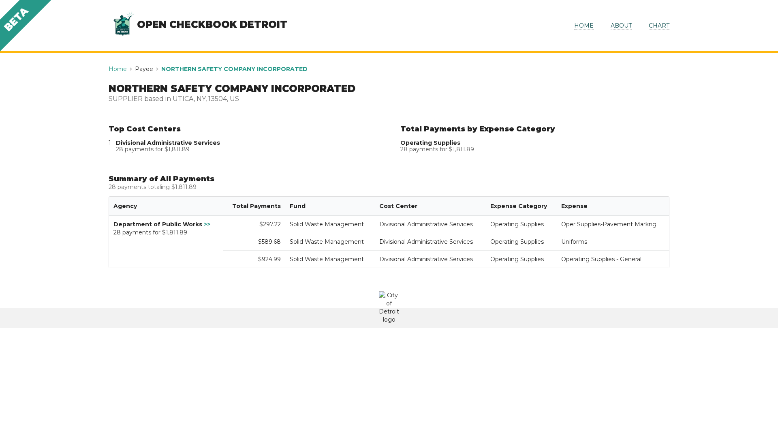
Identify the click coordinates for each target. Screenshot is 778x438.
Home (118, 69)
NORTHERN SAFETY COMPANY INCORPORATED (234, 69)
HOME (584, 25)
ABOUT (621, 25)
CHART (659, 25)
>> (207, 224)
